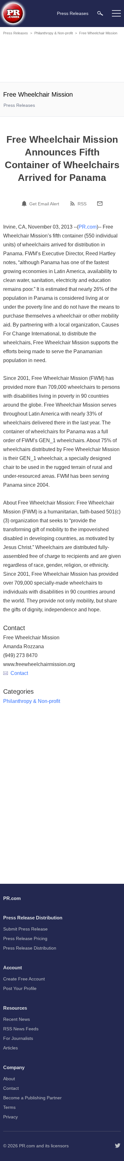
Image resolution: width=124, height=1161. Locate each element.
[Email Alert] (25, 203)
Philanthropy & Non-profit (53, 33)
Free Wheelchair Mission (98, 33)
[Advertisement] (62, 59)
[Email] (100, 203)
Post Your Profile (20, 988)
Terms (9, 1107)
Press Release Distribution (29, 948)
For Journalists (18, 1038)
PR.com (88, 227)
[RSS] (73, 203)
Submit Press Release (25, 928)
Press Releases (15, 33)
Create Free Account (24, 978)
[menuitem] (100, 13)
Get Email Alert (44, 204)
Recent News (16, 1019)
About (9, 1078)
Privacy (10, 1116)
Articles (10, 1047)
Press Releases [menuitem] (72, 13)
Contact (19, 673)
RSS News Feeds (20, 1028)
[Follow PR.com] (117, 1145)
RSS (82, 204)
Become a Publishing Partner (32, 1097)
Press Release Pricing (25, 938)
